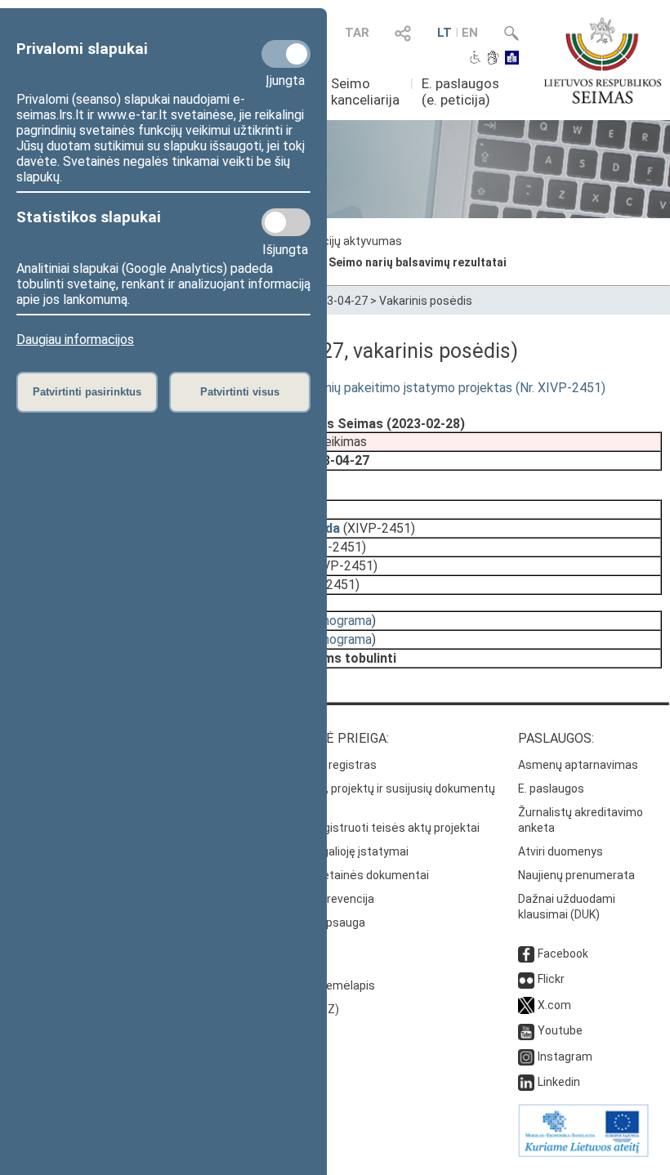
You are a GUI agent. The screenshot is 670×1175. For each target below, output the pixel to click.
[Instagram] (526, 1056)
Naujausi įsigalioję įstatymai (336, 851)
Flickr (551, 978)
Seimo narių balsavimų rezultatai (417, 262)
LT (444, 32)
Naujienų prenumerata (576, 875)
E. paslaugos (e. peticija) (460, 91)
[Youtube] (526, 1030)
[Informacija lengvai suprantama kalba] (512, 59)
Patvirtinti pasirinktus (87, 392)
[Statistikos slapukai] (285, 222)
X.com (554, 1005)
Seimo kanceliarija (365, 91)
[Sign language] (493, 59)
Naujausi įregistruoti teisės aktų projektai (371, 827)
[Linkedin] (526, 1081)
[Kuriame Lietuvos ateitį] (583, 1152)
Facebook (563, 953)
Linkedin (559, 1081)
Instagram (565, 1056)
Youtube (560, 1030)
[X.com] (526, 1005)
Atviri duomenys (560, 851)
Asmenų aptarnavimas (578, 764)
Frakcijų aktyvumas (351, 241)
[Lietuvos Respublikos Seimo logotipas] (602, 60)
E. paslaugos (551, 788)
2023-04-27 (337, 300)
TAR (357, 32)
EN (470, 32)
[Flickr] (526, 978)
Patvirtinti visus (239, 392)
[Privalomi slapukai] (285, 54)
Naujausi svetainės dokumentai (346, 875)
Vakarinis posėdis (425, 300)
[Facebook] (526, 953)
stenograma (337, 620)
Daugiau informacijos (75, 339)
